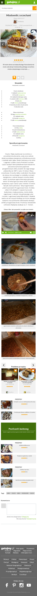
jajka (20, 101)
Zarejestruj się (31, 519)
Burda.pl (14, 574)
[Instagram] (22, 585)
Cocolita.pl (23, 574)
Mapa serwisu (27, 550)
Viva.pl (32, 559)
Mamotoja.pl (23, 559)
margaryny (21, 95)
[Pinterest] (15, 585)
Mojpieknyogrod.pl (25, 571)
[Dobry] (18, 60)
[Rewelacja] (22, 60)
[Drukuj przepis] (22, 77)
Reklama (15, 553)
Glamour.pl (27, 565)
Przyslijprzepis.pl (11, 571)
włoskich (23, 114)
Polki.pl (14, 559)
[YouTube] (29, 585)
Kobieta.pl (11, 568)
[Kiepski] (15, 60)
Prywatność (30, 548)
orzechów (18, 114)
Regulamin (17, 550)
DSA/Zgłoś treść (26, 553)
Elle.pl (32, 562)
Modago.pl (14, 562)
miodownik (25, 493)
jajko (8, 493)
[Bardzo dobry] (20, 60)
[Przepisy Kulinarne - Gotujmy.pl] (13, 2)
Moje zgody (20, 548)
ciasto (13, 493)
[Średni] (17, 60)
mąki (18, 93)
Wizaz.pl (6, 559)
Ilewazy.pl (24, 562)
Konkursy (8, 550)
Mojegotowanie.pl (23, 568)
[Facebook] (7, 585)
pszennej (23, 93)
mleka (21, 128)
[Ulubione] (15, 370)
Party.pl (6, 562)
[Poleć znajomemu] (18, 77)
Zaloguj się (25, 517)
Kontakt (7, 553)
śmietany (21, 99)
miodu (16, 103)
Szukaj (35, 8)
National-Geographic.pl (14, 565)
